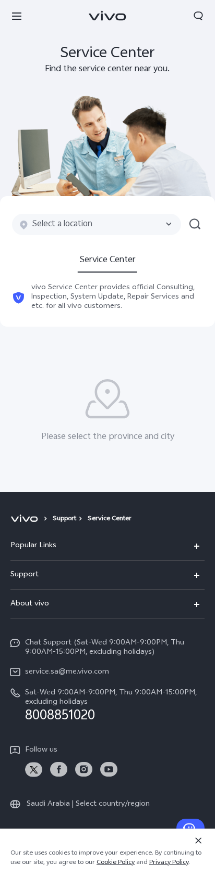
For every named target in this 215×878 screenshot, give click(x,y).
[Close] (198, 840)
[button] (16, 15)
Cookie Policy (116, 863)
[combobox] (96, 224)
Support (64, 519)
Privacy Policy (168, 863)
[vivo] (25, 519)
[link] (33, 769)
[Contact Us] (190, 828)
